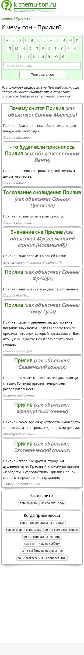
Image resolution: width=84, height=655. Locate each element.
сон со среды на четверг (61, 530)
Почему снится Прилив (42, 111)
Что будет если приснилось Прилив (42, 153)
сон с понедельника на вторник (42, 523)
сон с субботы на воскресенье (42, 551)
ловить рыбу (28, 503)
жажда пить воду (52, 503)
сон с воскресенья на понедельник (42, 558)
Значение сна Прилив (42, 238)
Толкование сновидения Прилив (42, 199)
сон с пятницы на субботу (42, 544)
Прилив (42, 275)
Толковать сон (42, 74)
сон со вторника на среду (23, 530)
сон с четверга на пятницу (42, 537)
